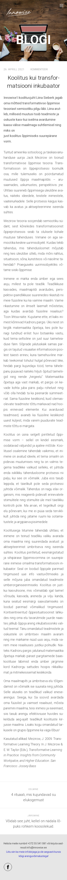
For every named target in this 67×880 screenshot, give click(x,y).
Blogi (33, 39)
